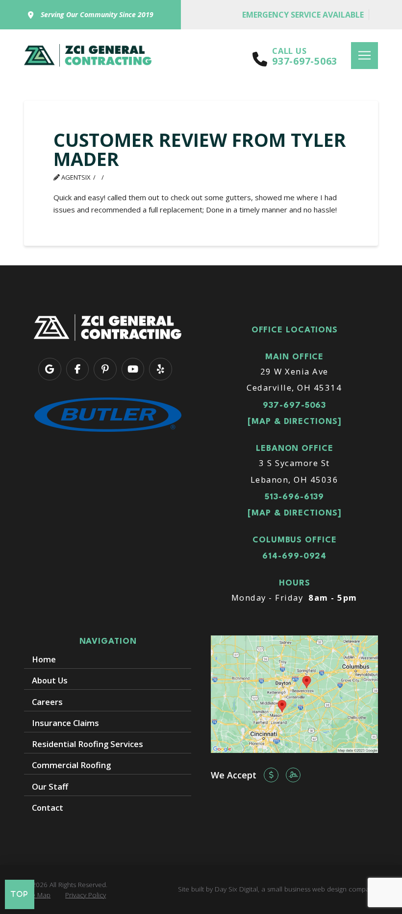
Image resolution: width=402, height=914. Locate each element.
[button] (364, 55)
